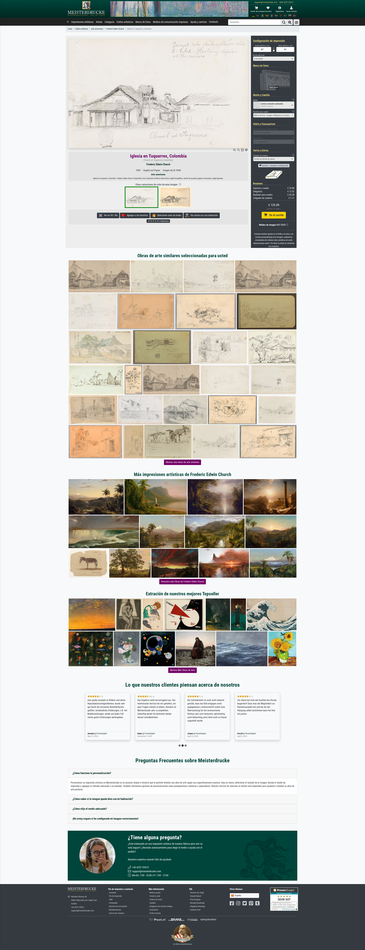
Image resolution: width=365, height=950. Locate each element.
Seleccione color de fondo (168, 215)
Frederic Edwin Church (115, 29)
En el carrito (275, 215)
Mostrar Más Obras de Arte (182, 670)
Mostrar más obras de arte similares (182, 462)
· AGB (110, 899)
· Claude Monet (195, 896)
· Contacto (112, 892)
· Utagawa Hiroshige (197, 906)
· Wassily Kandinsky (197, 903)
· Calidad (152, 903)
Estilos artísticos (125, 22)
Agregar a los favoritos (136, 215)
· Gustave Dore (195, 910)
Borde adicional (258, 55)
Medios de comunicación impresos (170, 22)
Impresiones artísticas (82, 22)
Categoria (109, 22)
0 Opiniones (164, 221)
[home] (68, 22)
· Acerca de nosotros (116, 913)
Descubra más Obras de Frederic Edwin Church (182, 581)
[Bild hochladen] (296, 22)
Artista (99, 22)
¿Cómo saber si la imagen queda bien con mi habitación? (103, 799)
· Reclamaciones (114, 910)
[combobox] (273, 59)
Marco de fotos (143, 22)
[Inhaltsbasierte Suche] (290, 22)
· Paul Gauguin (195, 899)
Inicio (70, 29)
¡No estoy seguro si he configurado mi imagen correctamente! (105, 818)
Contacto (213, 21)
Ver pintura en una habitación (203, 215)
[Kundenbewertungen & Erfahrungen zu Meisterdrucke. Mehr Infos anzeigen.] (284, 899)
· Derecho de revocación (117, 906)
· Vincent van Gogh (196, 892)
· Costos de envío (155, 899)
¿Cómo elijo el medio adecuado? (90, 808)
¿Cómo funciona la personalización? (92, 773)
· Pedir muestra (155, 913)
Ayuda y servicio (198, 22)
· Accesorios (153, 910)
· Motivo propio (154, 892)
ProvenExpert (101, 733)
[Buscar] (284, 22)
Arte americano (97, 29)
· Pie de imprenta (115, 896)
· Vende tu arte (154, 896)
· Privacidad (112, 903)
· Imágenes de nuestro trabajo (160, 906)
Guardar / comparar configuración (274, 165)
